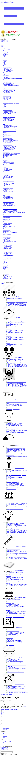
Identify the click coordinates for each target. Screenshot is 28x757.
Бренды (5, 50)
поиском (24, 706)
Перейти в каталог (5, 709)
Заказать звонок (4, 42)
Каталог (5, 62)
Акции (4, 55)
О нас (4, 48)
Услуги (4, 737)
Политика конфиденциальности (8, 755)
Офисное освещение (7, 196)
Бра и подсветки (6, 94)
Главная (2, 694)
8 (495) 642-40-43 (4, 40)
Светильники (6, 77)
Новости (8, 49)
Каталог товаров (8, 694)
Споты (4, 106)
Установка (5, 54)
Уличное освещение (7, 145)
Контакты (5, 57)
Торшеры (5, 134)
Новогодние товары (7, 252)
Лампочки (5, 168)
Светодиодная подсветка (8, 183)
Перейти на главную (13, 709)
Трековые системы (7, 115)
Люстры (5, 65)
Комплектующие (7, 237)
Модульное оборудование (9, 207)
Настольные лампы (7, 125)
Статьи (4, 56)
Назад (4, 61)
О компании (6, 728)
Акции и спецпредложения (9, 733)
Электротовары (6, 219)
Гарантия (5, 53)
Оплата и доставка (7, 52)
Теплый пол (5, 160)
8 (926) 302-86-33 (4, 41)
